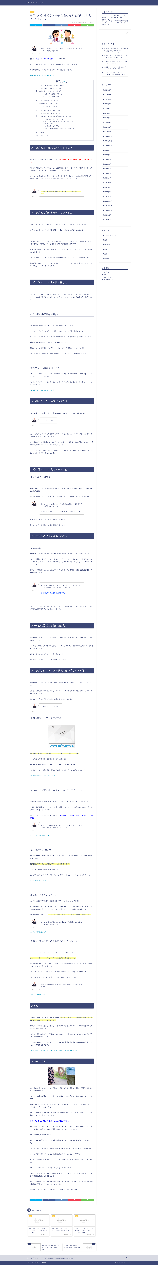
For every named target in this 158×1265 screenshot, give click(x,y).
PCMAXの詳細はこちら (38, 880)
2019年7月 (107, 155)
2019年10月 (108, 145)
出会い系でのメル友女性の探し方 (50, 91)
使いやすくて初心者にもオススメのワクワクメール (60, 121)
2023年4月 (107, 94)
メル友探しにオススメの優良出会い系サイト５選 (55, 116)
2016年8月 (107, 219)
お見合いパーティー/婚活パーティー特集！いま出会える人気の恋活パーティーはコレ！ (116, 50)
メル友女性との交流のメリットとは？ (51, 85)
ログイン (107, 272)
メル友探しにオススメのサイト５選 (42, 75)
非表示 (64, 81)
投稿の (108, 274)
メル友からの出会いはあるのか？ (50, 110)
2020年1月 (107, 131)
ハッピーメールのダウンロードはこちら (43, 775)
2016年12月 (108, 201)
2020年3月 (107, 122)
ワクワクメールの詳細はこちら (40, 835)
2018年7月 (107, 169)
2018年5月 (107, 173)
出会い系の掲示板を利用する (53, 94)
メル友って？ (43, 135)
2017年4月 (107, 196)
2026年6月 (107, 90)
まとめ (41, 132)
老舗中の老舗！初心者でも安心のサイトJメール (59, 128)
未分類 (106, 258)
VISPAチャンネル (35, 2)
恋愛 (105, 254)
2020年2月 (107, 127)
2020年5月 (107, 118)
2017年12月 (108, 182)
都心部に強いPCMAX (51, 123)
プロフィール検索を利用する (53, 96)
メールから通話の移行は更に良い (50, 113)
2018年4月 (107, 178)
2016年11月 (108, 205)
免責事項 (44, 1262)
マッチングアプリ (110, 235)
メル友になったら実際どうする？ (50, 100)
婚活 (105, 249)
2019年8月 (107, 150)
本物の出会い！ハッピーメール (54, 119)
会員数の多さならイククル (53, 126)
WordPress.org (109, 279)
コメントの (109, 277)
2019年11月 (108, 141)
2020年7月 (107, 108)
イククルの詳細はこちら (38, 932)
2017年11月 (108, 187)
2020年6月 (107, 113)
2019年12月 (108, 136)
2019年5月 (107, 159)
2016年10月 (108, 210)
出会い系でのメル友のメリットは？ (51, 103)
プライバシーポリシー (33, 1262)
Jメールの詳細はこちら (38, 994)
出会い (32, 11)
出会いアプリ (108, 244)
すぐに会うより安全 (51, 106)
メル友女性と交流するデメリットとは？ (52, 88)
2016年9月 (107, 215)
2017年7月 (107, 192)
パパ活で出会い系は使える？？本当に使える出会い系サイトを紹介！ (53, 1050)
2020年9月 (107, 104)
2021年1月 (107, 99)
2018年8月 (107, 164)
